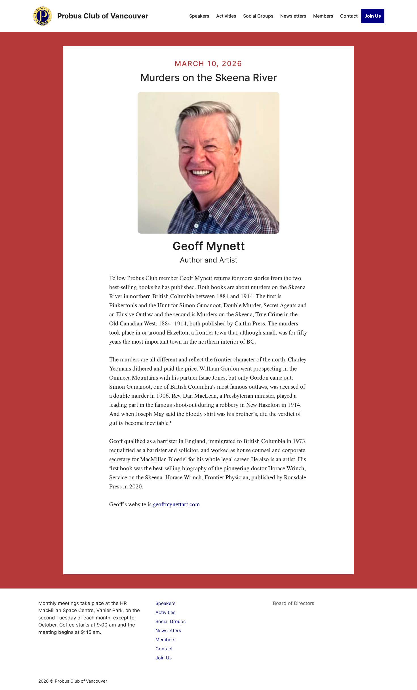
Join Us (373, 16)
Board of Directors (293, 603)
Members (323, 16)
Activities (226, 16)
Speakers (199, 16)
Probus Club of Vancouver (102, 16)
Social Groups (258, 16)
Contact (349, 16)
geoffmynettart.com (176, 504)
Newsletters (293, 16)
